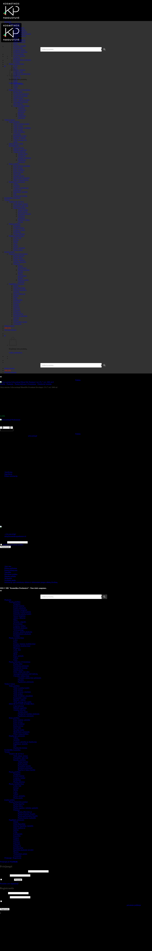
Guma (15, 80)
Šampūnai (16, 26)
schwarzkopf (32, 436)
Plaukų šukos (18, 258)
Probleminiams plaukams (22, 60)
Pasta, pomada (18, 84)
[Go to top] (1, 590)
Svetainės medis (10, 580)
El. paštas (3, 542)
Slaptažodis (4, 875)
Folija (15, 298)
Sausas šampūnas (19, 40)
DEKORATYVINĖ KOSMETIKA (16, 145)
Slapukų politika (10, 576)
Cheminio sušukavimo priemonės (22, 110)
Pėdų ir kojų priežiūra (20, 180)
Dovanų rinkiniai (10, 330)
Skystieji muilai (18, 176)
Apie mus (7, 566)
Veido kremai (18, 126)
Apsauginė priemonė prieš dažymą (20, 103)
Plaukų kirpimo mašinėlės (23, 281)
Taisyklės (7, 572)
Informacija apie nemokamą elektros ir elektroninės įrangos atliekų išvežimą (30, 582)
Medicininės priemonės (21, 178)
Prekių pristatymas (10, 570)
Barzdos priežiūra (19, 208)
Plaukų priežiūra (14, 24)
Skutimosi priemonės (21, 217)
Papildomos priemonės (22, 117)
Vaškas (15, 86)
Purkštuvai (17, 312)
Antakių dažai (23, 154)
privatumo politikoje (134, 905)
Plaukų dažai (17, 92)
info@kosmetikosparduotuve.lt (15, 536)
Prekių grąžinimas (10, 568)
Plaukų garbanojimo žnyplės (22, 276)
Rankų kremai (18, 172)
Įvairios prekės (9, 252)
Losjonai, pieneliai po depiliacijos (20, 189)
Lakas (15, 66)
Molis (15, 82)
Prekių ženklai (9, 326)
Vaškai (15, 246)
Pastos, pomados (19, 248)
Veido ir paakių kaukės (21, 124)
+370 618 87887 (10, 534)
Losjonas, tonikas (19, 50)
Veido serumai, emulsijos (22, 128)
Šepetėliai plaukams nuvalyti (23, 850)
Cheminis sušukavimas (21, 106)
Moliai (15, 242)
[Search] (104, 49)
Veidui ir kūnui (9, 120)
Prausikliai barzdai (24, 214)
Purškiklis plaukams (20, 52)
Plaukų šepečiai (18, 256)
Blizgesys (16, 648)
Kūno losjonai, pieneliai (21, 166)
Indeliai (16, 296)
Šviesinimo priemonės (21, 94)
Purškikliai (17, 232)
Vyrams (7, 200)
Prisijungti (18, 880)
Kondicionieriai (18, 28)
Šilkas (15, 44)
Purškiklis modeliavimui (21, 74)
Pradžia (2, 384)
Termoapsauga (18, 54)
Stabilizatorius (18, 98)
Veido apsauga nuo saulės (22, 702)
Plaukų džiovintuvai (22, 267)
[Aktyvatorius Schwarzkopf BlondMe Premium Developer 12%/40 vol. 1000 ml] (10, 401)
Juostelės (16, 186)
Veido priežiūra (14, 122)
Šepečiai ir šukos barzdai (26, 770)
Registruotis (5, 909)
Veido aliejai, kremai (20, 204)
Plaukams (7, 22)
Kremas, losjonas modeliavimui (19, 71)
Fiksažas (21, 114)
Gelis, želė (17, 78)
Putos (15, 642)
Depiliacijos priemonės (17, 182)
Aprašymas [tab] (8, 472)
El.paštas (4, 893)
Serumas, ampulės (19, 46)
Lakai (15, 244)
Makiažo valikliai (19, 138)
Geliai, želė (17, 238)
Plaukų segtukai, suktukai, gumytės (19, 261)
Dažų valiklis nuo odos (21, 100)
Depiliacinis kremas (20, 196)
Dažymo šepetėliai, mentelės (23, 826)
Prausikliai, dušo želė (20, 206)
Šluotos (16, 320)
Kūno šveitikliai (18, 170)
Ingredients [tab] (8, 474)
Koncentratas (18, 48)
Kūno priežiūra (14, 164)
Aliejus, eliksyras (19, 42)
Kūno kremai (18, 168)
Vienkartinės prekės (20, 322)
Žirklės (15, 286)
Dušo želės (17, 174)
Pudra (15, 88)
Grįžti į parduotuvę (15, 353)
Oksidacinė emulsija (20, 96)
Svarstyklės (17, 324)
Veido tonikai (18, 130)
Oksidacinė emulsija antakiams (24, 157)
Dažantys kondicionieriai (22, 34)
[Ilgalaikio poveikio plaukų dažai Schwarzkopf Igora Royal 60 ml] (10, 412)
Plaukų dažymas (19, 234)
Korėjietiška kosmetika (12, 198)
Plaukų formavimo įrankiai (18, 254)
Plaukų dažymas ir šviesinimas (19, 90)
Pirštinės (16, 306)
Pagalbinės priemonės (16, 284)
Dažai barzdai (22, 212)
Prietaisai (16, 264)
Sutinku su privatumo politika (13, 545)
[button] (4, 66)
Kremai (16, 240)
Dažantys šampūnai (20, 32)
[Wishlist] (1, 376)
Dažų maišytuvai (19, 294)
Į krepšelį (7, 430)
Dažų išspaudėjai (19, 288)
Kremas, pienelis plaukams (19, 57)
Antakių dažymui (19, 152)
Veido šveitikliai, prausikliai (19, 133)
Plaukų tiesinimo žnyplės (26, 814)
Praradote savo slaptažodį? (9, 884)
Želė (14, 194)
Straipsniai (8, 578)
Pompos (16, 304)
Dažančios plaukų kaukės (22, 614)
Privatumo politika (10, 574)
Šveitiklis (16, 62)
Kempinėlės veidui (19, 136)
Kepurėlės (16, 302)
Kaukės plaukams (19, 30)
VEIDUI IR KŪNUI (16, 202)
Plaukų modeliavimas (16, 64)
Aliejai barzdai (23, 210)
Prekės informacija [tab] (10, 476)
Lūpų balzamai (18, 148)
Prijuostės (16, 310)
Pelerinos (16, 308)
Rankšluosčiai (18, 314)
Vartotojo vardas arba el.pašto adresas (14, 871)
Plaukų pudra (18, 250)
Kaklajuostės (17, 300)
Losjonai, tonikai (19, 230)
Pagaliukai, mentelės (20, 192)
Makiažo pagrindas (20, 150)
